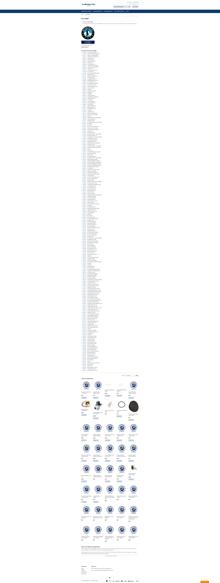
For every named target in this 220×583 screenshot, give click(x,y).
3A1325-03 (84, 238)
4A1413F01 (84, 110)
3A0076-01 (84, 270)
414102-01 (84, 361)
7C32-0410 (84, 227)
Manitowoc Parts (86, 11)
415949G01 (84, 79)
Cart (136, 6)
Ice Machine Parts (87, 580)
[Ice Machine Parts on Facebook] (109, 577)
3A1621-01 (84, 157)
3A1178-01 (84, 245)
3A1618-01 (84, 70)
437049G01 (84, 193)
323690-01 (84, 337)
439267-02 (84, 244)
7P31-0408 (84, 71)
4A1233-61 (84, 290)
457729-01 (84, 132)
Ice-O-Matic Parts (119, 11)
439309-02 (84, 217)
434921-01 (84, 116)
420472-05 (84, 74)
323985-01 (84, 208)
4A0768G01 (84, 174)
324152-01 (84, 334)
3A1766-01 (84, 331)
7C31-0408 (84, 218)
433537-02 (84, 76)
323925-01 (84, 92)
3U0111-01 (84, 171)
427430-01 (84, 160)
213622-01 (84, 186)
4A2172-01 (84, 287)
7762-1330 (84, 135)
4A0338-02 (84, 159)
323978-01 (84, 206)
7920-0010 (84, 144)
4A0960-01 (84, 296)
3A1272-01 (84, 300)
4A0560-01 (84, 312)
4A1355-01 (84, 325)
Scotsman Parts (108, 11)
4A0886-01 (84, 235)
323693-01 (84, 345)
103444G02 (84, 336)
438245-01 (84, 107)
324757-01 (84, 230)
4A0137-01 (84, 254)
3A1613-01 (84, 322)
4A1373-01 (84, 128)
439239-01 (84, 221)
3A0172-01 (84, 275)
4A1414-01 (84, 114)
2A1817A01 (84, 83)
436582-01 (84, 340)
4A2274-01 (84, 319)
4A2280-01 (84, 316)
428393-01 (84, 284)
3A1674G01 (84, 162)
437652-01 (84, 113)
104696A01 (84, 104)
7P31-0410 (84, 267)
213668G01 (84, 64)
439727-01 (84, 328)
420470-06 (84, 190)
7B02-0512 (84, 370)
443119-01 (84, 273)
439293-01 (84, 229)
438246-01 (84, 102)
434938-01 (84, 141)
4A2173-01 (84, 309)
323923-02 (84, 178)
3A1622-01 (84, 122)
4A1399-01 (84, 306)
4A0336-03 (84, 281)
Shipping (82, 569)
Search (82, 568)
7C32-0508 (84, 177)
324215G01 (84, 67)
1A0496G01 (84, 68)
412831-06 (84, 279)
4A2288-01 (84, 303)
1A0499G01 (84, 129)
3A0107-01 (84, 138)
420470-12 (84, 276)
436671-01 (84, 153)
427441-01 (84, 165)
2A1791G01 (84, 147)
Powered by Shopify (94, 580)
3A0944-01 (84, 169)
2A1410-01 (84, 269)
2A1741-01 (84, 77)
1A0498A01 (84, 80)
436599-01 (84, 180)
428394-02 (84, 258)
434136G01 (84, 99)
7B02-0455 (84, 367)
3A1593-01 (84, 56)
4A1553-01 (84, 166)
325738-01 (84, 181)
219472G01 (84, 119)
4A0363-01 (84, 368)
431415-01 (84, 324)
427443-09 (84, 183)
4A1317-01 (84, 321)
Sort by (123, 375)
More (127, 11)
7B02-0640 (84, 358)
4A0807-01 (84, 108)
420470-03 (84, 278)
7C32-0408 (84, 73)
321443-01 (84, 172)
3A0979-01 (84, 156)
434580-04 (84, 264)
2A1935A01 (84, 61)
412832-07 (84, 257)
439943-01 (84, 260)
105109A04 (84, 58)
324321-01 (84, 62)
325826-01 (84, 223)
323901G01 (84, 98)
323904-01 (84, 348)
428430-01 (84, 291)
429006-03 (84, 168)
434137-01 (84, 343)
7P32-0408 (84, 101)
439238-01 (84, 239)
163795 (83, 215)
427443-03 (84, 211)
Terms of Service (84, 572)
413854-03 (84, 209)
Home (82, 14)
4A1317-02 (84, 315)
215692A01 (84, 184)
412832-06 (84, 285)
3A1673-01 (84, 294)
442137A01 (84, 212)
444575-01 (84, 288)
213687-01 (84, 352)
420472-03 (84, 59)
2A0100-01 (84, 196)
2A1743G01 (84, 111)
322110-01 (84, 205)
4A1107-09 (84, 263)
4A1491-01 (84, 297)
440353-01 (84, 150)
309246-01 (84, 214)
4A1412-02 (84, 96)
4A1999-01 (84, 126)
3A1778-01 (84, 327)
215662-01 (84, 355)
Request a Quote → (85, 47)
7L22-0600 (84, 351)
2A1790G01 (84, 282)
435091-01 (84, 175)
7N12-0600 (84, 365)
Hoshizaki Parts (97, 11)
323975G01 (84, 163)
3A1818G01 (84, 330)
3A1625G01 (84, 134)
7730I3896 (84, 248)
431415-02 (84, 224)
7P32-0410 (84, 187)
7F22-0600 (84, 349)
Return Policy (83, 571)
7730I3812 (84, 251)
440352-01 (84, 131)
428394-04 (84, 266)
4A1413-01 (84, 120)
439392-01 (84, 242)
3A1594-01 (84, 105)
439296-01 (84, 226)
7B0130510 (84, 117)
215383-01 (84, 220)
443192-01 (84, 272)
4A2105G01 (84, 95)
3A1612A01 (84, 65)
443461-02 (84, 125)
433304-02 (84, 55)
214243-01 (84, 202)
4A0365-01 (84, 241)
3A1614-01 (84, 318)
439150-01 (84, 313)
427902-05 (84, 236)
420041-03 (84, 154)
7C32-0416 (84, 53)
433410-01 (84, 86)
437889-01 (84, 89)
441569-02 (84, 123)
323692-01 (84, 339)
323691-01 (84, 342)
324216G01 (84, 52)
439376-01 (84, 232)
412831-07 (84, 261)
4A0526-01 (84, 293)
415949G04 (84, 333)
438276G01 (84, 199)
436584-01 (84, 364)
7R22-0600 (84, 346)
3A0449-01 (84, 233)
